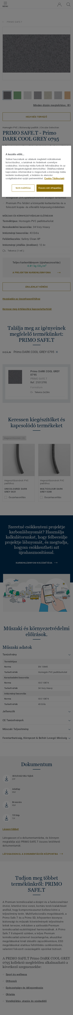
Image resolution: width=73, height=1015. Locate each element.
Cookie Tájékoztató (54, 178)
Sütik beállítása (23, 188)
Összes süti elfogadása (49, 188)
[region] (36, 171)
